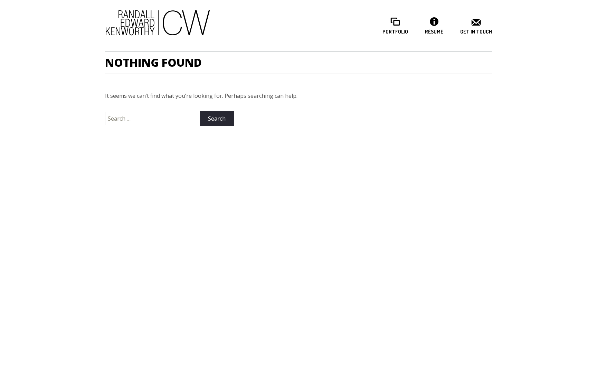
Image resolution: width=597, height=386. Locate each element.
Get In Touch (476, 32)
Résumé (434, 32)
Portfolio (395, 32)
